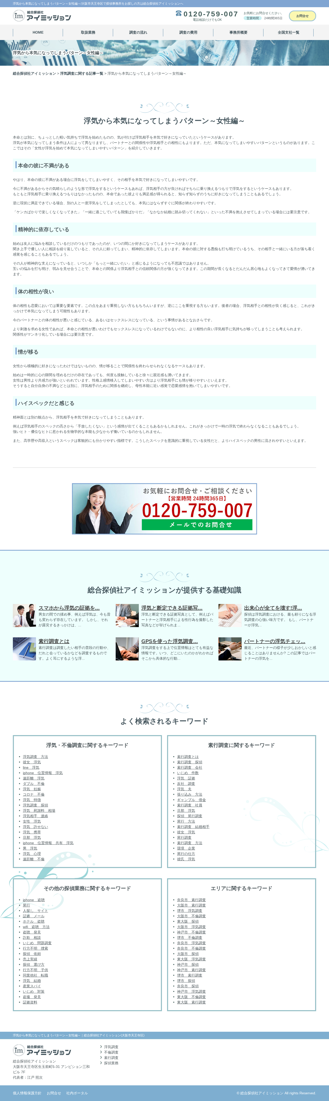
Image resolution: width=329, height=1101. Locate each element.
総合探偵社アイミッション (34, 73)
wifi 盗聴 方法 (36, 927)
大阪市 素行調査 (191, 905)
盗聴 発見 (32, 932)
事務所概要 (239, 32)
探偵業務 (111, 1063)
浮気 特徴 (32, 800)
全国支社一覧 (288, 32)
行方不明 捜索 (35, 948)
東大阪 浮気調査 (191, 959)
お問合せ (302, 16)
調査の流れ (138, 32)
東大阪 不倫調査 (191, 997)
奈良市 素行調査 (191, 900)
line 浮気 (31, 767)
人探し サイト (35, 911)
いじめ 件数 (188, 773)
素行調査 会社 (189, 767)
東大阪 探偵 (188, 921)
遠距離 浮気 (33, 778)
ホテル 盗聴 (33, 921)
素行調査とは (188, 757)
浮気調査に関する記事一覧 (81, 73)
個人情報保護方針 (27, 1093)
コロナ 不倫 (33, 794)
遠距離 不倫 (33, 859)
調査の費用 (188, 32)
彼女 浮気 (32, 762)
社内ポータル (77, 1093)
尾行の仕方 (186, 854)
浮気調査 (111, 1047)
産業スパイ (32, 986)
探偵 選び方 (33, 964)
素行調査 (111, 1058)
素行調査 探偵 (189, 762)
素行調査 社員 (189, 805)
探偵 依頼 (32, 954)
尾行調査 (184, 837)
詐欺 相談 (32, 938)
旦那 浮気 (32, 837)
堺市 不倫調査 (189, 938)
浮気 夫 (184, 789)
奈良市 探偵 (188, 986)
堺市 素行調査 (189, 975)
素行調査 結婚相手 (193, 827)
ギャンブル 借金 (191, 800)
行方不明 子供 (35, 970)
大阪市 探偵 (188, 954)
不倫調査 (111, 1052)
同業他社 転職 (35, 975)
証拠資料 (30, 1002)
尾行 (26, 905)
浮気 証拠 (186, 778)
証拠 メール (33, 916)
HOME (38, 32)
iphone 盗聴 (34, 900)
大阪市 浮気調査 (191, 927)
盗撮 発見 (32, 997)
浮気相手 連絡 (35, 816)
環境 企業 (186, 848)
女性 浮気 (32, 821)
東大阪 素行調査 (191, 1002)
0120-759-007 (211, 14)
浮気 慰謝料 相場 (39, 810)
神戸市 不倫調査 (191, 932)
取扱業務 (88, 32)
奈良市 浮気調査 (191, 943)
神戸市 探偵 (188, 964)
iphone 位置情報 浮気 (43, 773)
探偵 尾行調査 (189, 816)
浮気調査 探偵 (35, 805)
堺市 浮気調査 (189, 911)
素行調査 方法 (189, 843)
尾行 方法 (186, 821)
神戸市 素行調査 (191, 970)
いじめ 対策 (33, 991)
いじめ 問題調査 (37, 943)
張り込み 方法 (189, 794)
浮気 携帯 (32, 832)
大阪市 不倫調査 (191, 916)
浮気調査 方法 (35, 757)
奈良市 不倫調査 (191, 948)
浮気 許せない (35, 827)
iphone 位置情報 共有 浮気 (48, 843)
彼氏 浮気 (186, 859)
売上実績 (30, 959)
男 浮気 (30, 848)
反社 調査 (186, 784)
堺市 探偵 (186, 981)
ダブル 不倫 (33, 784)
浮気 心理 (32, 854)
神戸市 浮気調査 (191, 991)
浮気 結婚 (32, 981)
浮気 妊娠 (32, 789)
